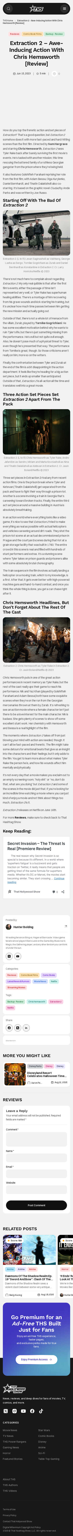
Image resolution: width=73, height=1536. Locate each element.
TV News (8, 1435)
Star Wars (44, 1430)
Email (9, 1166)
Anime (10, 1269)
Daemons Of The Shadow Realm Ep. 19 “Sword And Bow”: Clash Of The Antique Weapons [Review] (28, 1278)
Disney (49, 1066)
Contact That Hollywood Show (17, 1521)
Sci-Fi (41, 1453)
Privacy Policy (9, 1515)
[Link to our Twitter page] (6, 1411)
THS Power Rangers (14, 1441)
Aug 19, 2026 (47, 1294)
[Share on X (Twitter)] (17, 1027)
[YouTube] (17, 956)
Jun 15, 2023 (23, 73)
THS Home (8, 20)
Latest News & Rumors (18, 981)
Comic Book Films (32, 34)
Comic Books (49, 975)
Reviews (14, 34)
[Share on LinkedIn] (26, 1027)
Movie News (40, 981)
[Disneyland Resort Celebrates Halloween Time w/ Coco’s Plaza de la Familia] (15, 1074)
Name (10, 1151)
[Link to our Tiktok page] (41, 1411)
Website (10, 1182)
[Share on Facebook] (9, 1027)
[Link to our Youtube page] (23, 1411)
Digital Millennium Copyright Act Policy (22, 1527)
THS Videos (10, 1490)
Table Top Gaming (49, 1459)
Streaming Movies (16, 987)
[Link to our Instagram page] (14, 1411)
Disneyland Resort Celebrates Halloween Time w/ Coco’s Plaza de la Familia (46, 1074)
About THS (9, 1479)
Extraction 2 (55, 1001)
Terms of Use (9, 1509)
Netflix (54, 981)
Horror (65, 1269)
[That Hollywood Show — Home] (36, 9)
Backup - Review (54, 34)
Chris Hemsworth (36, 1001)
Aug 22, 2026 (61, 1082)
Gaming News (11, 1447)
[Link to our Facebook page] (32, 1411)
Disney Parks (35, 1066)
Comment (12, 1129)
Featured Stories (13, 1459)
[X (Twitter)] (9, 956)
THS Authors (10, 1485)
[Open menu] (64, 8)
